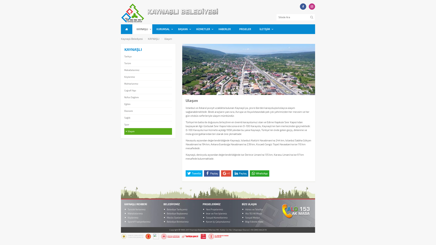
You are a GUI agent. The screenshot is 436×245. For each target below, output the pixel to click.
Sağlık (127, 117)
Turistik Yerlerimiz (137, 209)
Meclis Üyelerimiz (176, 217)
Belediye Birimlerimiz (178, 221)
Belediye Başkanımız (177, 213)
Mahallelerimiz (131, 70)
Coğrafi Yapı (130, 90)
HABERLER (225, 29)
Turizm (127, 63)
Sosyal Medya (252, 217)
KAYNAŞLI (142, 29)
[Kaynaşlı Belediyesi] (189, 21)
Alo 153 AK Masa (253, 213)
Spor (126, 124)
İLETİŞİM (265, 29)
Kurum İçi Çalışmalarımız (218, 221)
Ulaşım (168, 38)
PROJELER (245, 29)
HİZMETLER (203, 29)
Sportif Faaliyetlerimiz (139, 221)
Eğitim (127, 104)
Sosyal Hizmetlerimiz (217, 217)
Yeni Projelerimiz (214, 209)
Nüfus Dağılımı (131, 97)
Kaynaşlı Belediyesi (132, 38)
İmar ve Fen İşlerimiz (216, 213)
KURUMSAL (163, 29)
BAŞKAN (183, 29)
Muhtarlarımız (131, 83)
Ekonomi (128, 111)
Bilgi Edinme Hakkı (254, 221)
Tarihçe (128, 56)
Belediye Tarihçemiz (177, 209)
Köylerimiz (129, 77)
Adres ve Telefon (254, 209)
